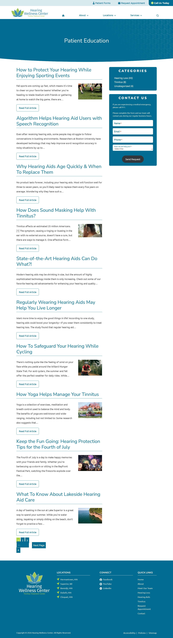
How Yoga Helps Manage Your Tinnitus (57, 394)
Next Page (38, 545)
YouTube (107, 584)
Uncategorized (122, 85)
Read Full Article (27, 107)
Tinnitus (118, 81)
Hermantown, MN (69, 579)
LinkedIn (107, 588)
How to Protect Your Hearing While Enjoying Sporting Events (53, 72)
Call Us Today (161, 3)
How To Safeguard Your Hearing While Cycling (57, 349)
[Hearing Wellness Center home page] (29, 12)
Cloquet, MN (66, 597)
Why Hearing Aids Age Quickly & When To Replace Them (58, 169)
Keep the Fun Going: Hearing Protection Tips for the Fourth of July (58, 444)
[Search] (157, 15)
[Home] (63, 15)
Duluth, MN (65, 592)
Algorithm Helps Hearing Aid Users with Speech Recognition (59, 121)
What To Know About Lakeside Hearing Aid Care (58, 497)
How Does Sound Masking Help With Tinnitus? (56, 213)
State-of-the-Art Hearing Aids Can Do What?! (56, 261)
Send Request (132, 159)
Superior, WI (66, 584)
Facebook (107, 579)
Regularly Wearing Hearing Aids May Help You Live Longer (55, 305)
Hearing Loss (121, 77)
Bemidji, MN (66, 588)
